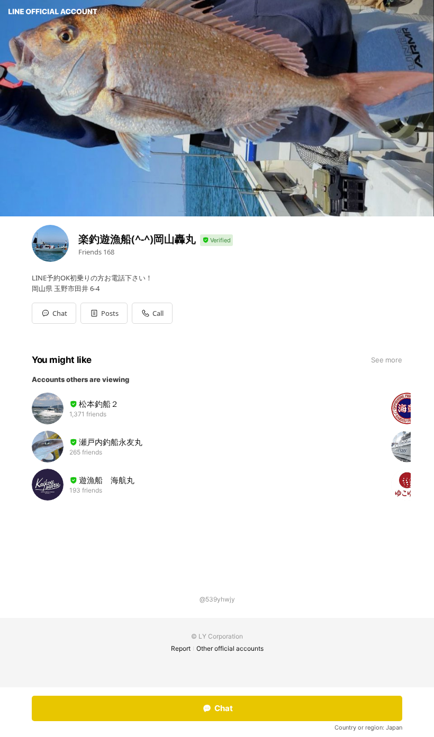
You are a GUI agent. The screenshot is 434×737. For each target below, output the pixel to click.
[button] (104, 313)
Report (181, 648)
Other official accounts (230, 648)
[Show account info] (216, 240)
